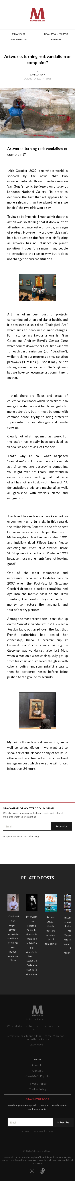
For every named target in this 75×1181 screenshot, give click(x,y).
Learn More (36, 1044)
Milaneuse (18, 34)
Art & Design (19, 39)
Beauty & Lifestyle (56, 34)
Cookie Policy (37, 1089)
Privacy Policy (37, 1083)
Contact (37, 1070)
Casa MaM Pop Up (37, 1076)
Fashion (56, 39)
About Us (37, 1065)
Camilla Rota (37, 74)
